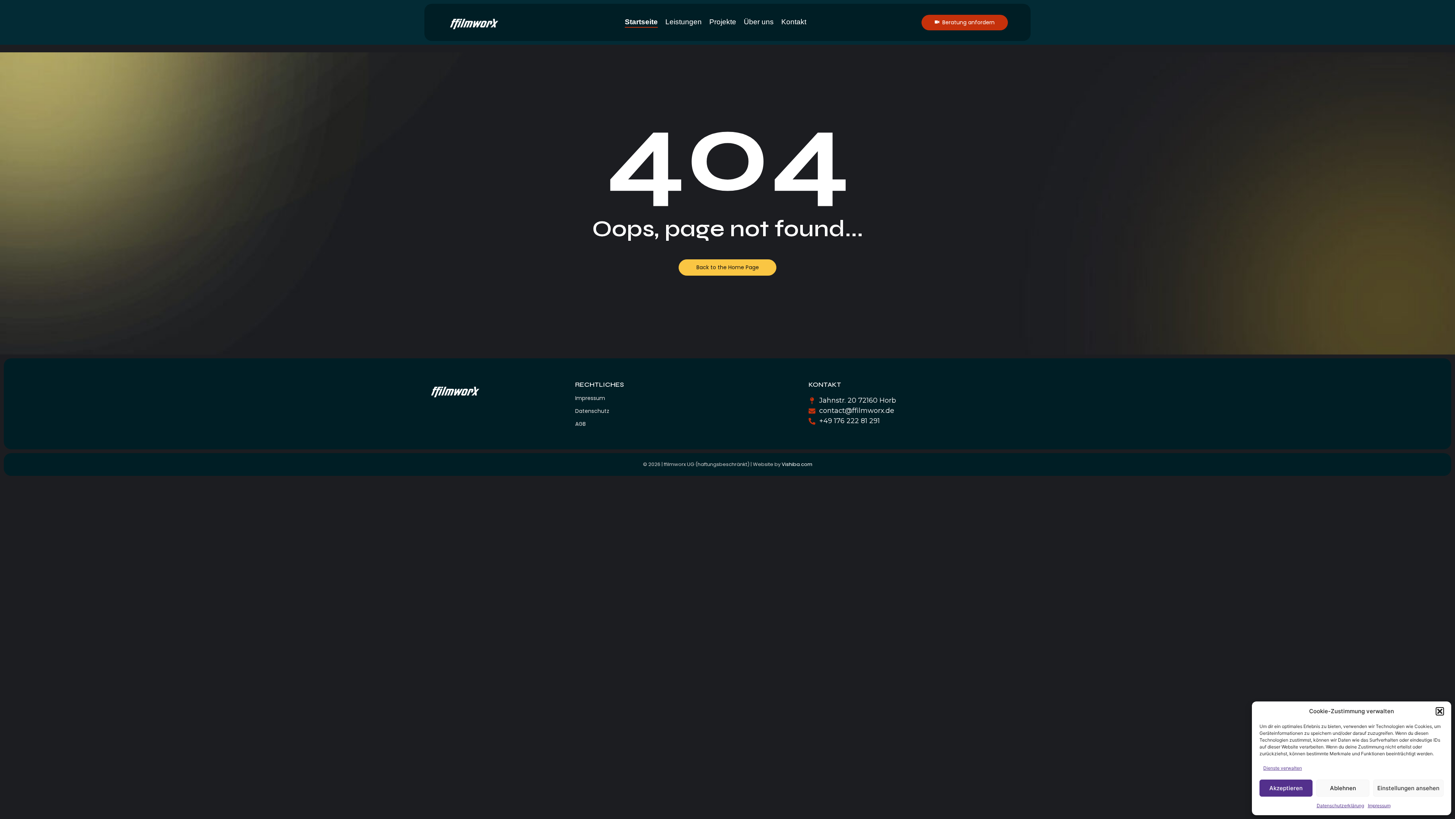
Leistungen (683, 22)
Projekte (722, 22)
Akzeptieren (1286, 788)
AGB (580, 424)
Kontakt (793, 22)
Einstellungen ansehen (1408, 788)
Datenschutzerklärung (1340, 805)
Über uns (759, 22)
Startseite (641, 22)
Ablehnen (1343, 788)
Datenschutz (592, 411)
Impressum (1379, 805)
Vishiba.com (797, 464)
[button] (1440, 711)
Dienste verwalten (1282, 768)
